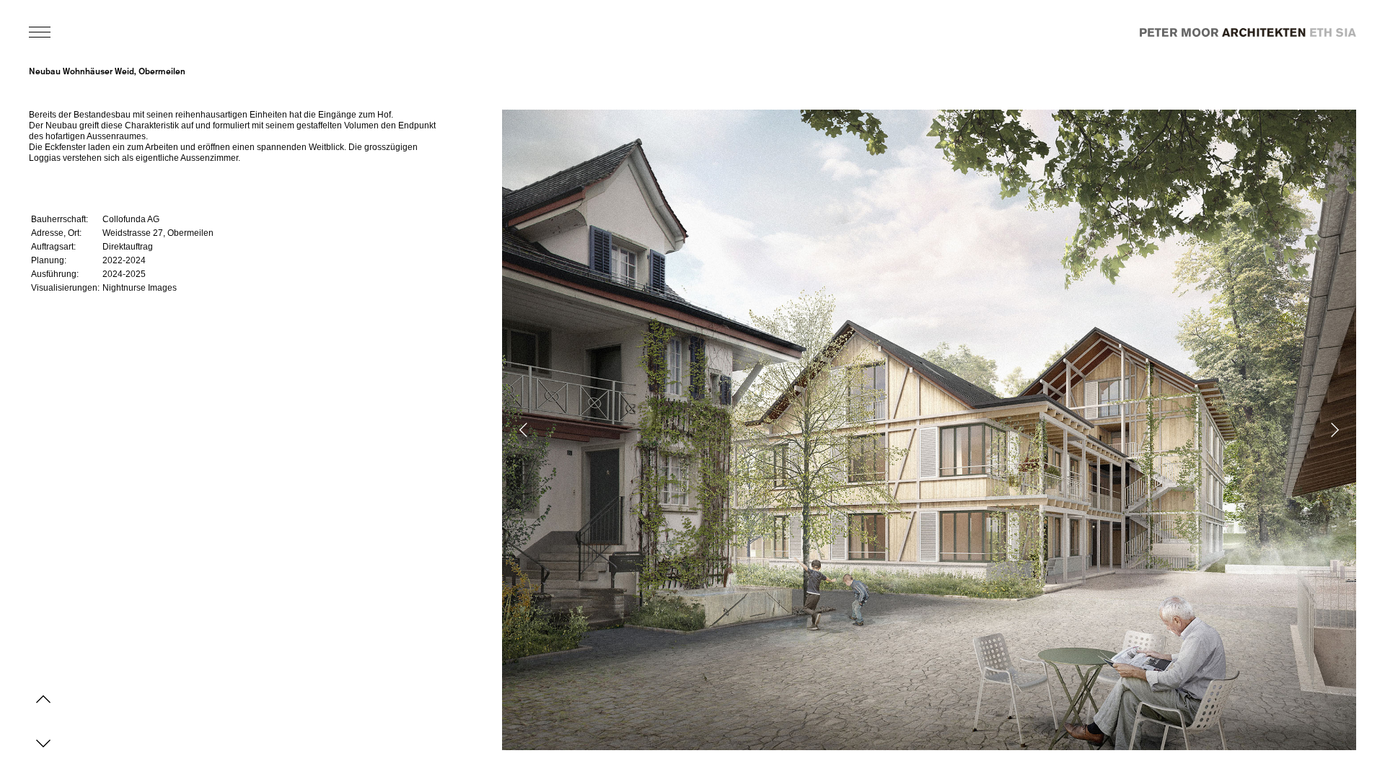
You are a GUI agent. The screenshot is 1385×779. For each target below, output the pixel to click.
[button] (730, 430)
